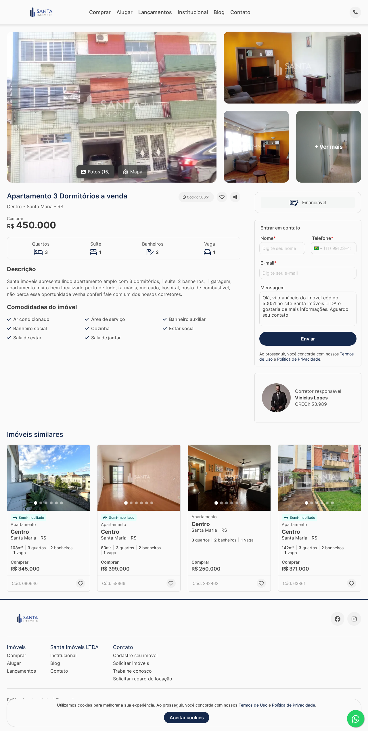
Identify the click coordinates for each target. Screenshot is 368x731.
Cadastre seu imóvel (135, 655)
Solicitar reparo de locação (142, 679)
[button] (48, 478)
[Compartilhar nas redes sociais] (235, 197)
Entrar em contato (280, 228)
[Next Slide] (84, 478)
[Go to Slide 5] (56, 503)
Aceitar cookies (187, 717)
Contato (240, 12)
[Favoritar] (222, 197)
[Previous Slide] (13, 478)
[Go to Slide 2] (40, 503)
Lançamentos (155, 12)
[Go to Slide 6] (61, 503)
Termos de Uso (253, 705)
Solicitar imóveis (131, 663)
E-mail (268, 263)
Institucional (193, 12)
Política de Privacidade (298, 359)
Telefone (322, 238)
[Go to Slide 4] (51, 503)
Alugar (124, 12)
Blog (219, 12)
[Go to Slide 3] (46, 503)
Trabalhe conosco (132, 671)
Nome (268, 238)
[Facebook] (337, 619)
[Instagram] (354, 619)
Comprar (100, 12)
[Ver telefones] (355, 12)
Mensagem (272, 287)
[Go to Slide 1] (35, 503)
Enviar (308, 339)
